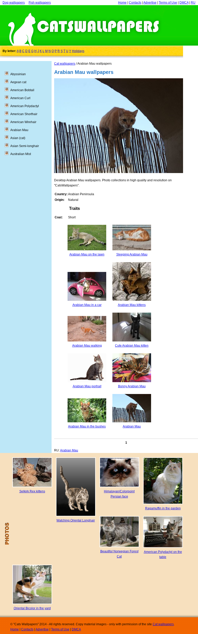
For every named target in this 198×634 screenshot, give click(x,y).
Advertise (149, 2)
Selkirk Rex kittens (32, 491)
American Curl (20, 98)
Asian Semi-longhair (24, 146)
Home (122, 2)
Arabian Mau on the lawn (86, 254)
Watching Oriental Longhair (75, 520)
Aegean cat (18, 82)
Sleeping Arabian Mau (131, 254)
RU (193, 2)
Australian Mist (20, 154)
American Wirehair (23, 122)
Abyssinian (18, 74)
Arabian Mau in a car (87, 305)
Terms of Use (168, 2)
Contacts (135, 2)
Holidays (78, 51)
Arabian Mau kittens (132, 305)
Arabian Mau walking (87, 345)
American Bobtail (22, 90)
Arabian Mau (132, 426)
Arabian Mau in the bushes (87, 426)
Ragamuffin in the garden (163, 508)
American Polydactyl (24, 106)
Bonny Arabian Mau (132, 386)
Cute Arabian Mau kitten (131, 345)
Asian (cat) (17, 138)
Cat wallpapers (64, 63)
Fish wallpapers (40, 2)
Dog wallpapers (14, 2)
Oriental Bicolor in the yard (32, 608)
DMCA (183, 2)
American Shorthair (23, 114)
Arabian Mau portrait (87, 386)
